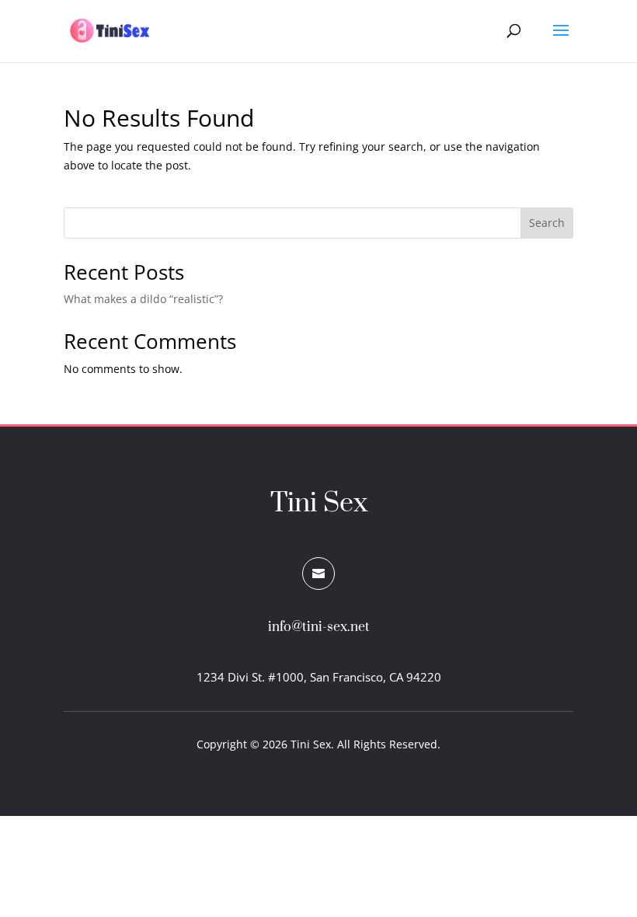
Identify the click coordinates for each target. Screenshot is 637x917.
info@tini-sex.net (319, 627)
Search (547, 222)
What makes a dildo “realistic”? (143, 298)
